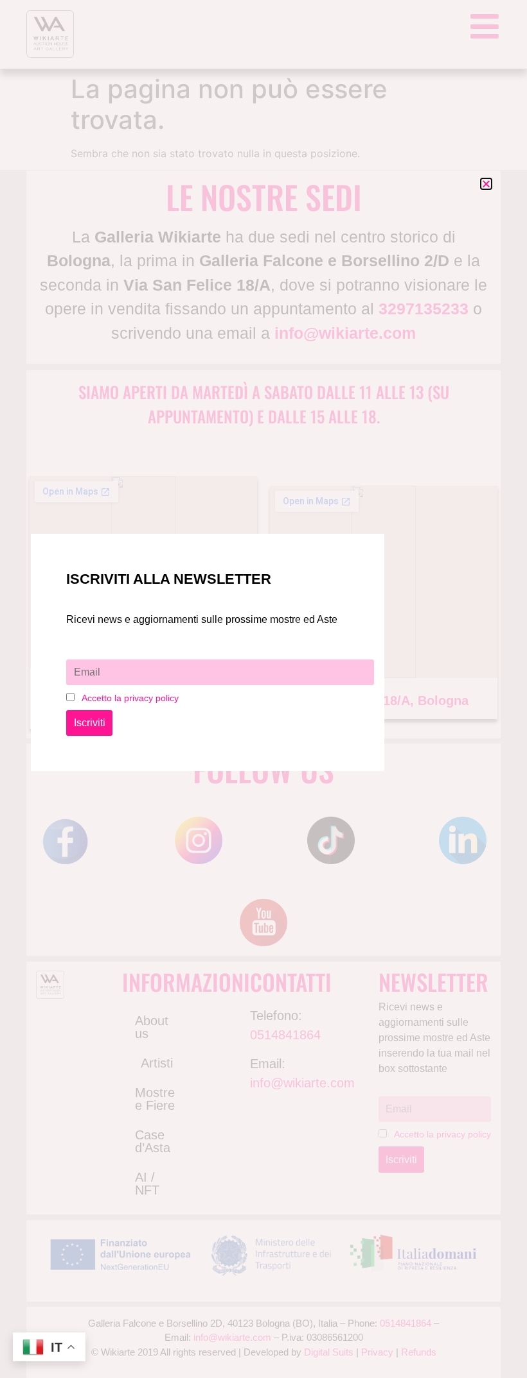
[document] (263, 689)
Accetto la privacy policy (130, 698)
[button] (486, 184)
